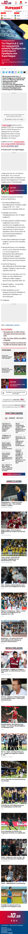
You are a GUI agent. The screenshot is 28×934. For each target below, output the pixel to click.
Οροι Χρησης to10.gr (6, 930)
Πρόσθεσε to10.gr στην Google (15, 119)
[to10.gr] (6, 2)
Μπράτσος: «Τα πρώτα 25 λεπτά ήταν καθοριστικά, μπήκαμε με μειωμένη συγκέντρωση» (20, 441)
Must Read (20, 418)
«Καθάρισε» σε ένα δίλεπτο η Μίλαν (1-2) (6, 437)
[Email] (24, 72)
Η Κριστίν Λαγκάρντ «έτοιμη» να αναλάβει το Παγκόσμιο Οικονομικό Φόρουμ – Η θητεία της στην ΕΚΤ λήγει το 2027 (20, 456)
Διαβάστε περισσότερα (14, 474)
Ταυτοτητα (4, 927)
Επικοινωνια (4, 931)
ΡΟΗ (6, 418)
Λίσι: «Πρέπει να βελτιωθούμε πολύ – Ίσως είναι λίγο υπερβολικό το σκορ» (7, 467)
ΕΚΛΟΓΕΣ (16, 325)
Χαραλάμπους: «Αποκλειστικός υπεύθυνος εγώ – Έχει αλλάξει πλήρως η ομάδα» (7, 427)
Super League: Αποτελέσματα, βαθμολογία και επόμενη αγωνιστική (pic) (7, 445)
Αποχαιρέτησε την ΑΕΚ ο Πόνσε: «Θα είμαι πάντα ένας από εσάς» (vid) (14, 333)
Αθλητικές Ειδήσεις (20, 405)
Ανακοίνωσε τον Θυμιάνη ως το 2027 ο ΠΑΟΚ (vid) (13, 62)
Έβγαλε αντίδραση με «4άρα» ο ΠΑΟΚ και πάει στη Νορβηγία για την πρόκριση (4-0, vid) (21, 428)
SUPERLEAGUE (9, 325)
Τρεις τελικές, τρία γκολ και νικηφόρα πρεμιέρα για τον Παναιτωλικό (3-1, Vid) (7, 456)
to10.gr (3, 68)
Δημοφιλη (12, 418)
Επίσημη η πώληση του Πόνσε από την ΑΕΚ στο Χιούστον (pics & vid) (14, 343)
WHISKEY (10, 932)
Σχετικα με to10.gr (6, 929)
